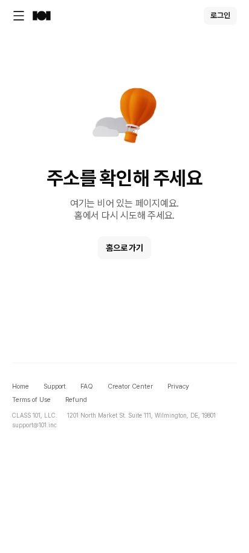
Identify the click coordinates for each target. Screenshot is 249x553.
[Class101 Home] (42, 15)
